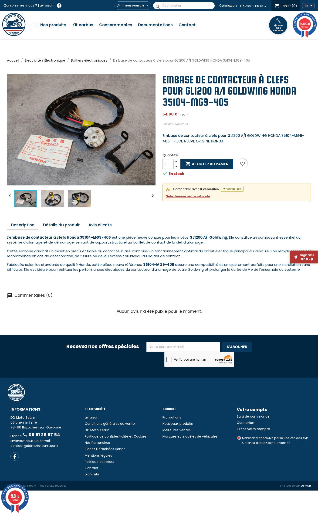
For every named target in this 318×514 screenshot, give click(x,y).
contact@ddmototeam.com (34, 445)
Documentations (155, 25)
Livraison (47, 5)
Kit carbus (82, 25)
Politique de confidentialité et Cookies (115, 436)
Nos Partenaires (97, 442)
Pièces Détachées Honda (105, 449)
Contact (187, 25)
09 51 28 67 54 (41, 434)
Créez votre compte (253, 429)
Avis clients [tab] (100, 225)
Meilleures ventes (176, 430)
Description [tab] (22, 225)
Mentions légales (98, 455)
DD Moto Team (97, 430)
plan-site (92, 474)
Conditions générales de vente (110, 423)
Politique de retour (100, 461)
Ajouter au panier (206, 164)
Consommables (115, 25)
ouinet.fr (306, 486)
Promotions (171, 417)
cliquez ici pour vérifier (273, 443)
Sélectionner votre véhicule (188, 196)
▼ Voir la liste (232, 189)
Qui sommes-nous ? (20, 5)
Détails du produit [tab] (61, 225)
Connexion (228, 5)
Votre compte (252, 409)
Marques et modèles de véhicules (189, 436)
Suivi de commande (253, 416)
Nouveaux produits (177, 423)
